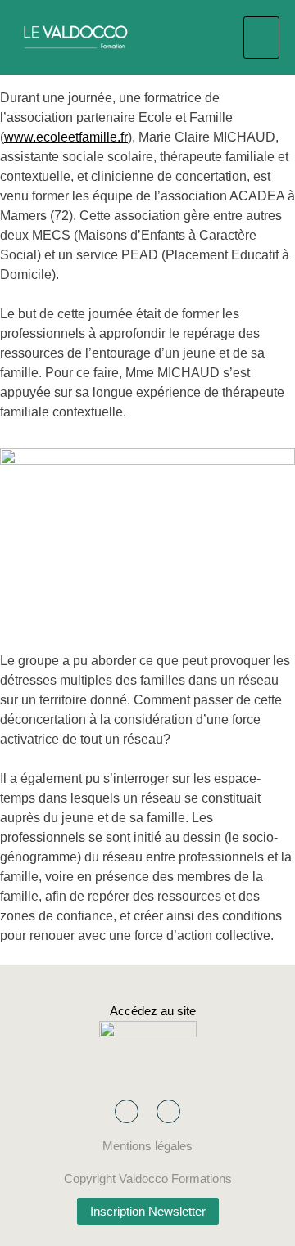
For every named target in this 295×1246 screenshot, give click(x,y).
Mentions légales (147, 1146)
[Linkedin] (168, 1111)
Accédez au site (148, 1011)
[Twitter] (126, 1111)
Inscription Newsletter (148, 1211)
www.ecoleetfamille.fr (66, 137)
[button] (261, 37)
